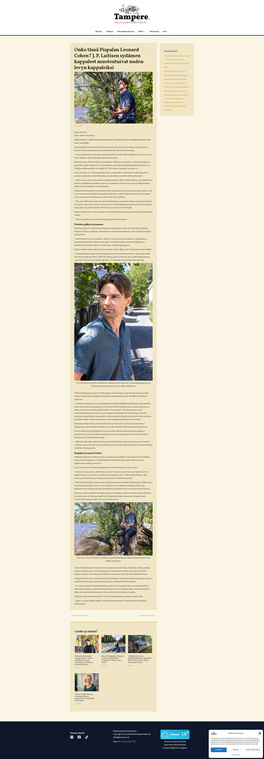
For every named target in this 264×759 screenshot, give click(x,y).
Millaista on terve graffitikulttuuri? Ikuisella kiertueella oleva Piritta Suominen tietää (139, 659)
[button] (260, 733)
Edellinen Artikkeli (79, 615)
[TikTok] (86, 737)
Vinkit (140, 31)
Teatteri (109, 31)
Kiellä (235, 750)
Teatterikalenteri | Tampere (175, 71)
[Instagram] (71, 737)
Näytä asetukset (253, 750)
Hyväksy (218, 750)
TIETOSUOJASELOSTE (127, 741)
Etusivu (98, 31)
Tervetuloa (154, 31)
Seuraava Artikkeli (148, 615)
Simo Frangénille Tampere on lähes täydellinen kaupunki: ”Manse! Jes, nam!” (112, 659)
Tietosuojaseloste (235, 755)
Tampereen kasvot (125, 31)
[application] (144, 31)
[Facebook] (79, 737)
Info (164, 31)
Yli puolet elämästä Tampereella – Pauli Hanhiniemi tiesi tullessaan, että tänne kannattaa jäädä (84, 660)
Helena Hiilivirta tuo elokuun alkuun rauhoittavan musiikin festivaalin (84, 697)
